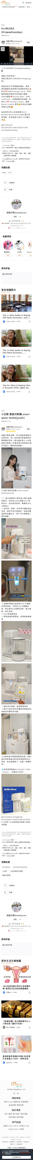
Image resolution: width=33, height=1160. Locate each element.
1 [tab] (13, 13)
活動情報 (13, 155)
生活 (2, 25)
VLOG (10, 1101)
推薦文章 (17, 1101)
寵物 (29, 153)
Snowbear (6, 867)
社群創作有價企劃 (8, 7)
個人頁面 (8, 1114)
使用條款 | (19, 1142)
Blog (13, 1139)
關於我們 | (6, 1142)
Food (28, 1137)
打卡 (12, 153)
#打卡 (16, 1126)
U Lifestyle (6, 1137)
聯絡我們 (20, 1144)
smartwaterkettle (20, 867)
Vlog (4, 172)
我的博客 (20, 1117)
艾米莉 (19, 252)
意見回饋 (12, 1105)
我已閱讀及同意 (16, 1157)
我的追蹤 (12, 1117)
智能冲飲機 (6, 875)
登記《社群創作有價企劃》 (23, 147)
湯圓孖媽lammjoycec (14, 41)
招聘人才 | (13, 1144)
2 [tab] (15, 13)
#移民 (21, 1129)
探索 (6, 1101)
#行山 (10, 1126)
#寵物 (5, 1126)
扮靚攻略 (6, 155)
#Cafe (26, 1126)
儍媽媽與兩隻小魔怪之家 (8, 252)
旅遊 (16, 153)
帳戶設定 (16, 1114)
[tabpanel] (16, 11)
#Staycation (13, 1129)
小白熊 (4, 871)
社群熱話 (21, 7)
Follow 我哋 (10, 161)
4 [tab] (20, 13)
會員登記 (29, 3)
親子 (25, 153)
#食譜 (21, 1126)
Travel (13, 1137)
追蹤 (28, 42)
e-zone (19, 1139)
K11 (10, 172)
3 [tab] (18, 13)
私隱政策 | (26, 1142)
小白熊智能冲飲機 (16, 871)
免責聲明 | (13, 1142)
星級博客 (24, 1101)
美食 (20, 153)
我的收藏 (24, 1114)
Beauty (23, 1137)
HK (18, 1137)
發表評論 (7, 274)
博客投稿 (20, 1105)
